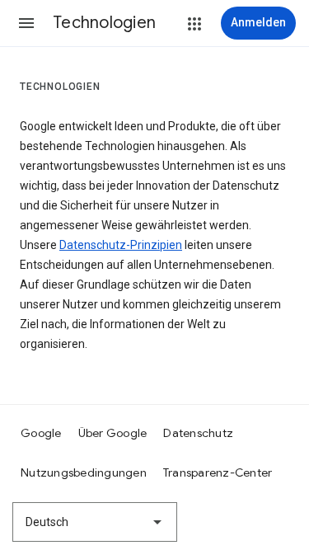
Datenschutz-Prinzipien (120, 244)
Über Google (112, 432)
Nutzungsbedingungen (84, 472)
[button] (26, 23)
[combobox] (94, 522)
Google (41, 432)
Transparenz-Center (218, 472)
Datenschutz (198, 432)
